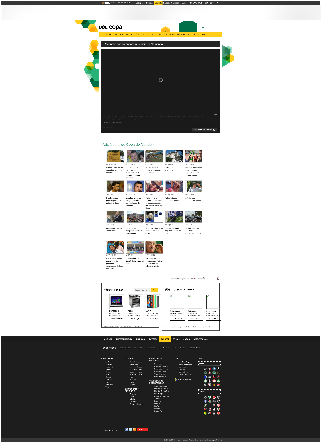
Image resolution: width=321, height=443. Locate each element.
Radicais (108, 379)
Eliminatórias (183, 372)
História (201, 34)
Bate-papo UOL (200, 339)
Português (158, 411)
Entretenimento (124, 339)
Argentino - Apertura (161, 396)
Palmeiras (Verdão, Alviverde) (218, 381)
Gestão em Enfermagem (194, 327)
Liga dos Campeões (161, 391)
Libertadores (138, 348)
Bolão (193, 34)
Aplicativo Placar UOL (138, 374)
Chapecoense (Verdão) (205, 373)
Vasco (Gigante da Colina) (214, 413)
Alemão (157, 399)
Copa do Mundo (194, 348)
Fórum (132, 377)
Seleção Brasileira (184, 380)
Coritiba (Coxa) (214, 373)
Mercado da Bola (179, 348)
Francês (157, 404)
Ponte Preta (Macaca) (214, 409)
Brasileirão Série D (161, 371)
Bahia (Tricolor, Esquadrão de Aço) (214, 369)
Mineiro (132, 399)
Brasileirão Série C (161, 369)
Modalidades (106, 359)
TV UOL (193, 3)
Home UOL (107, 339)
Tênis (107, 382)
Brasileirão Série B (161, 366)
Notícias (149, 3)
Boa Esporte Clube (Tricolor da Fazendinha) (210, 401)
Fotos (132, 382)
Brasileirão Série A (161, 364)
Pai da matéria (183, 34)
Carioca (132, 397)
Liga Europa (158, 394)
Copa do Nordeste (136, 404)
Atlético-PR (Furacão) (210, 369)
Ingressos (182, 367)
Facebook (127, 429)
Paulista (133, 394)
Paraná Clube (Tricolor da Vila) (210, 409)
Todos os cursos (211, 288)
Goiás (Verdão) (205, 381)
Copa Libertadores (161, 386)
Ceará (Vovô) (218, 401)
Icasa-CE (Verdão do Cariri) (210, 405)
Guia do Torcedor (159, 34)
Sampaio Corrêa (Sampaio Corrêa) (205, 413)
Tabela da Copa (121, 34)
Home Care (209, 327)
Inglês (156, 406)
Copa (115, 26)
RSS (134, 429)
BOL (200, 3)
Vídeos (132, 384)
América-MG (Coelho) (210, 397)
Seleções (135, 34)
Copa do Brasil (163, 348)
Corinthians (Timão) (210, 373)
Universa (175, 3)
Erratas (200, 278)
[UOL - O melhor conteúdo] (105, 3)
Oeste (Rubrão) (205, 409)
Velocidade (109, 384)
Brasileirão (151, 348)
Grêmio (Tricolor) (210, 381)
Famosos (184, 3)
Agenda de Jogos (136, 362)
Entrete (166, 3)
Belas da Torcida (136, 372)
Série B (201, 392)
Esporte (158, 3)
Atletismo (108, 362)
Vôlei (107, 387)
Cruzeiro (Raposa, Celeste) (205, 377)
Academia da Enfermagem (174, 327)
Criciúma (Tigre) (218, 373)
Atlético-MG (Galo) (205, 369)
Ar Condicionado (126, 327)
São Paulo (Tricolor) (210, 385)
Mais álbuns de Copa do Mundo (126, 145)
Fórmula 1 (109, 367)
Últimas (109, 34)
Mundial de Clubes (161, 389)
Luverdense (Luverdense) (205, 405)
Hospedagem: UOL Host (214, 440)
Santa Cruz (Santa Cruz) (210, 413)
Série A (201, 363)
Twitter (131, 429)
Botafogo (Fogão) (218, 369)
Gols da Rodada (136, 369)
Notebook (138, 327)
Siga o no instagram (203, 129)
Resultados (134, 364)
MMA (107, 374)
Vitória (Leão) (218, 385)
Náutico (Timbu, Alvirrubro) (218, 405)
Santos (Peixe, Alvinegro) (205, 385)
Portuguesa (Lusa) (218, 409)
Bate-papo (140, 3)
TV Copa (172, 34)
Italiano (157, 409)
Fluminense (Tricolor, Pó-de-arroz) (218, 377)
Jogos (186, 339)
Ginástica (108, 372)
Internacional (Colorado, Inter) (214, 381)
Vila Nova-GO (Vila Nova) (218, 413)
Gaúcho (133, 402)
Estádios (145, 34)
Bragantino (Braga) (214, 401)
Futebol (108, 369)
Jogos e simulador (185, 364)
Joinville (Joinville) (214, 405)
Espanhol (157, 401)
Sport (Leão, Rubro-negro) (214, 385)
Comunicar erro (212, 279)
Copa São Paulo (160, 376)
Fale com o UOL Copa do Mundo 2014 (182, 278)
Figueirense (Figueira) (210, 377)
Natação (108, 377)
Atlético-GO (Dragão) (218, 397)
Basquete (108, 364)
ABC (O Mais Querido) (205, 397)
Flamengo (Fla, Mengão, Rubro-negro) (214, 377)
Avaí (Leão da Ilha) (205, 401)
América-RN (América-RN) (214, 397)
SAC (129, 3)
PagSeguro (209, 3)
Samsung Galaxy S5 (111, 327)
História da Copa (185, 374)
